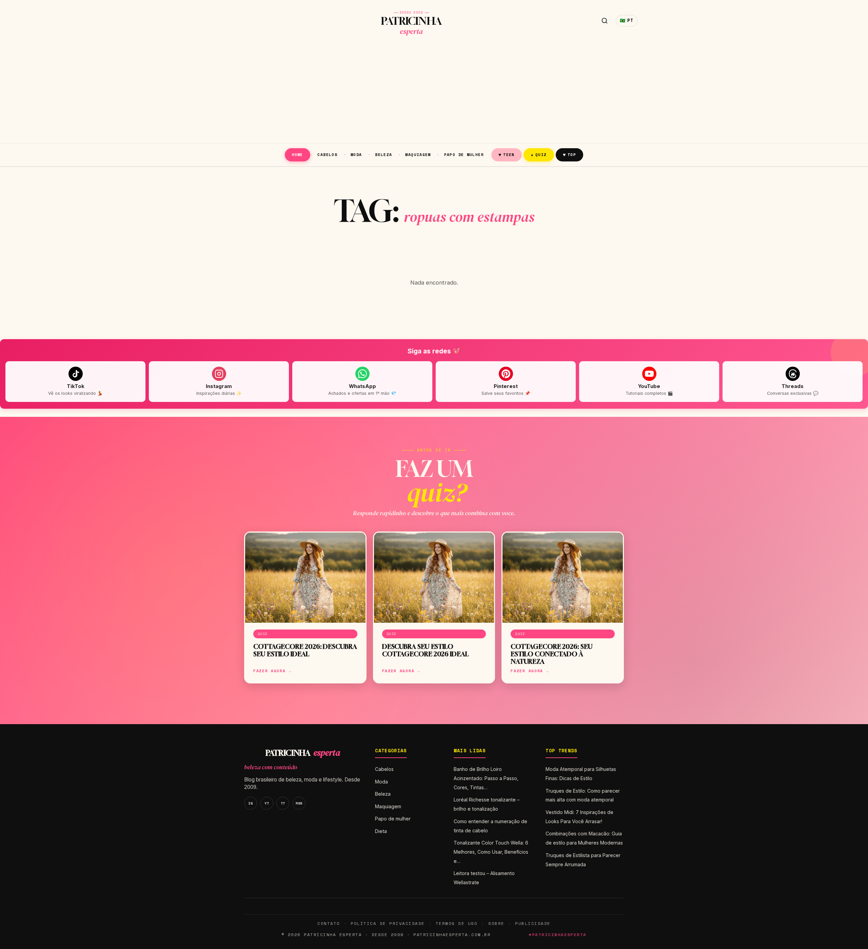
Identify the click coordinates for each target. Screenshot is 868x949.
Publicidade (532, 923)
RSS (299, 803)
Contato (328, 923)
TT (283, 803)
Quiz (539, 154)
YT (266, 803)
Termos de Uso (456, 923)
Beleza (383, 154)
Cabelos (327, 154)
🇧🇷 (626, 20)
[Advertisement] (434, 92)
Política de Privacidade (388, 923)
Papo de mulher (464, 154)
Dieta (381, 831)
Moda (356, 154)
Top (569, 154)
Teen (506, 154)
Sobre (496, 923)
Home (297, 154)
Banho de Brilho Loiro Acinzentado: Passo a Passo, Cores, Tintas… (486, 778)
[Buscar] (604, 20)
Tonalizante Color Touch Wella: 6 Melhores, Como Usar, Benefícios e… (491, 852)
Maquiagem (418, 154)
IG (250, 803)
